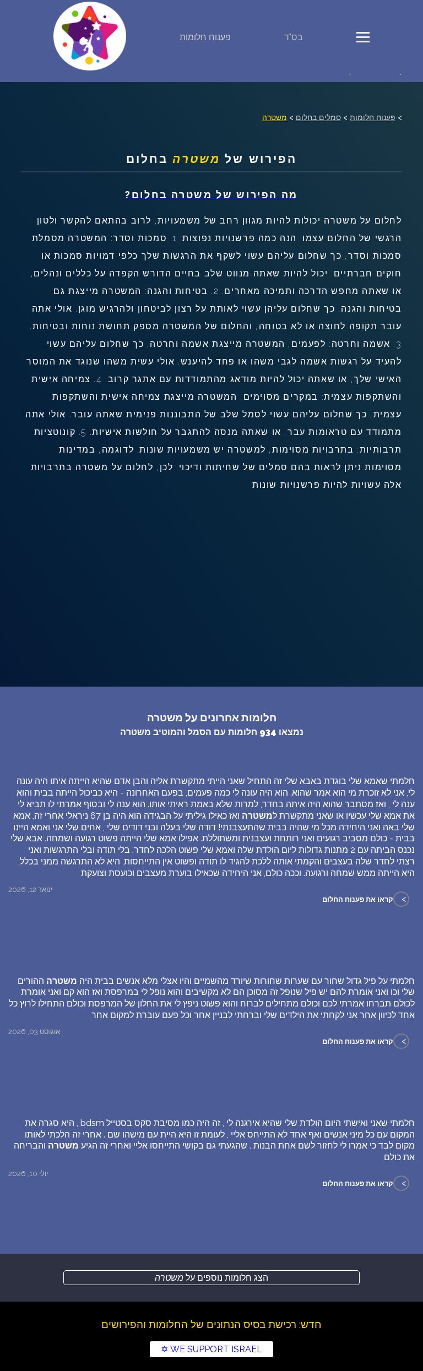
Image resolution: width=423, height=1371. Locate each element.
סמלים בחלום (318, 117)
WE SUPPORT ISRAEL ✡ (211, 1349)
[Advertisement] (211, 576)
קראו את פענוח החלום (357, 899)
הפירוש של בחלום (211, 159)
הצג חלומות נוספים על (211, 1277)
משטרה (274, 117)
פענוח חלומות (205, 37)
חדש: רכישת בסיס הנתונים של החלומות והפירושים (211, 1324)
